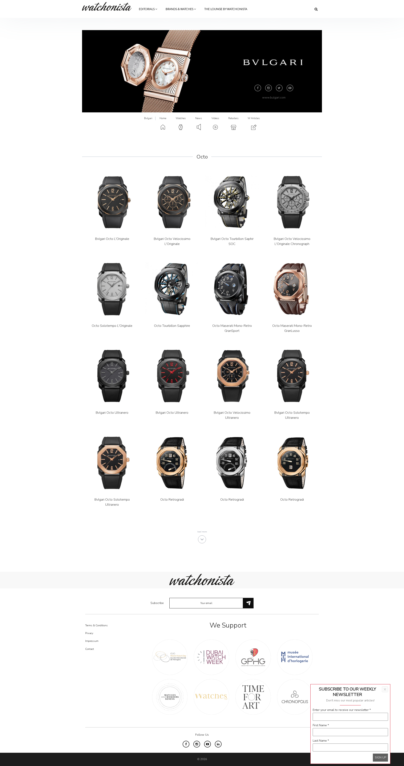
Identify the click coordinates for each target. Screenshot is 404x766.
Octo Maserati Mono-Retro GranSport (232, 328)
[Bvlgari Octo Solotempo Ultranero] (292, 376)
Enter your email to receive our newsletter (342, 710)
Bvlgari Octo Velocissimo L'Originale (172, 241)
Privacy (89, 633)
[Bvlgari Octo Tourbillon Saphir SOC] (232, 202)
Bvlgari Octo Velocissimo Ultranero (232, 415)
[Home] (108, 6)
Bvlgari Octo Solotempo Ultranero (292, 415)
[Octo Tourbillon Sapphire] (172, 289)
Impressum (91, 641)
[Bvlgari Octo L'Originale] (112, 202)
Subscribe (157, 603)
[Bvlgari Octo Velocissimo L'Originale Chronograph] (292, 202)
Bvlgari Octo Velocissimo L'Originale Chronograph (292, 241)
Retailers (233, 118)
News (198, 118)
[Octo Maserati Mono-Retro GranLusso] (292, 289)
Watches (181, 118)
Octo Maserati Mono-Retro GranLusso (292, 328)
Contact (89, 649)
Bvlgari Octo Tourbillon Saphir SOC (232, 241)
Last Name (321, 741)
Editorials (147, 9)
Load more (202, 531)
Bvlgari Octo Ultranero (112, 412)
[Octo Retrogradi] (172, 463)
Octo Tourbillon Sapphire (172, 325)
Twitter (279, 88)
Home (162, 118)
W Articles (254, 118)
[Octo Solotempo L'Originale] (112, 289)
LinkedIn (218, 744)
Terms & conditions (96, 625)
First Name (321, 725)
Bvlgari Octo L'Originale (112, 239)
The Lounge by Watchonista (225, 9)
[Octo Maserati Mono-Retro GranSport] (232, 289)
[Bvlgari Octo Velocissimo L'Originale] (172, 202)
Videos (215, 118)
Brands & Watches (180, 9)
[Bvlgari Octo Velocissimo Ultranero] (232, 376)
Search (316, 9)
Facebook (257, 88)
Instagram (268, 88)
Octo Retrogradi (172, 499)
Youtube (290, 88)
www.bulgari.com (274, 98)
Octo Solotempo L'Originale (112, 325)
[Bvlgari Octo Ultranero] (112, 376)
